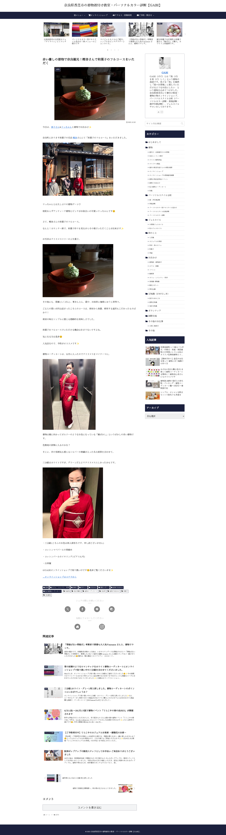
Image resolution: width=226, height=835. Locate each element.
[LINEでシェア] (97, 609)
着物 (46, 587)
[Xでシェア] (68, 609)
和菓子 (75, 587)
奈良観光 (48, 595)
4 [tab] (118, 50)
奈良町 (103, 591)
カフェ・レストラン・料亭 (60, 587)
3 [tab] (115, 50)
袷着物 (67, 591)
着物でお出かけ (118, 587)
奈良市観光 (77, 591)
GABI (165, 72)
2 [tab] (111, 50)
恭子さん (55, 127)
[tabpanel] (56, 33)
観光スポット (105, 587)
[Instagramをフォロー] (102, 627)
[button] (112, 609)
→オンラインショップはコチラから (60, 577)
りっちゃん (66, 127)
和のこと (84, 587)
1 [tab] (108, 50)
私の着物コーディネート (53, 591)
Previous (41, 34)
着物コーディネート (91, 591)
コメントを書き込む (90, 807)
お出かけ (94, 587)
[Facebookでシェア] (82, 609)
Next (185, 34)
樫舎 (75, 138)
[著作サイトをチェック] (77, 627)
